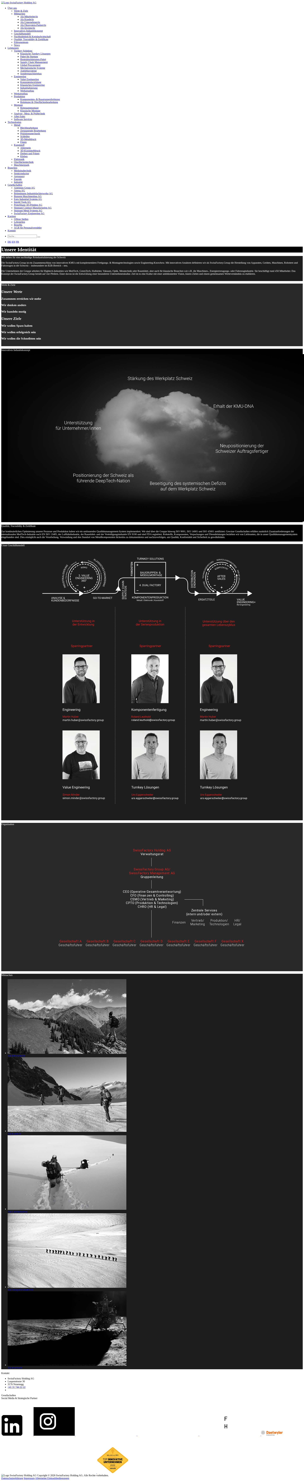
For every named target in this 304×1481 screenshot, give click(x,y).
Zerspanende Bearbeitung (33, 130)
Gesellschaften (15, 185)
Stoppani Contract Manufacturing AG (33, 207)
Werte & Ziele (21, 11)
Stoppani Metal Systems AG (28, 210)
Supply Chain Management (34, 62)
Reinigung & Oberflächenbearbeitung (39, 102)
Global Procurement (30, 65)
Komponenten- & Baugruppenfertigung (40, 99)
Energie (18, 179)
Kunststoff (19, 145)
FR (17, 241)
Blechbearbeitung (29, 127)
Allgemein (25, 147)
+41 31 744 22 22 (16, 1387)
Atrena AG (19, 190)
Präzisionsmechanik (30, 133)
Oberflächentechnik (24, 162)
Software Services (23, 119)
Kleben (24, 156)
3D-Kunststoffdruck (30, 150)
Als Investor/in (27, 28)
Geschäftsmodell (22, 33)
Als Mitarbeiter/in (29, 16)
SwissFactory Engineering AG (29, 213)
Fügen (23, 142)
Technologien (14, 122)
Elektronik (19, 159)
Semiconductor (21, 173)
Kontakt (12, 230)
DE (9, 241)
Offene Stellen (21, 219)
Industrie (18, 182)
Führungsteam (21, 42)
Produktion (19, 96)
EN (13, 241)
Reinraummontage (29, 108)
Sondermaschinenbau (31, 73)
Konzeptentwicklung (30, 82)
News (17, 45)
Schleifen (25, 136)
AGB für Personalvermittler (28, 227)
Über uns (12, 8)
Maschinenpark (21, 165)
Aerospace (19, 176)
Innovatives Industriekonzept (28, 30)
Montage (18, 105)
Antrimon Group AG (24, 187)
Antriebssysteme (28, 70)
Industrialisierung (29, 88)
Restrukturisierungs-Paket (33, 59)
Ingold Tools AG (22, 202)
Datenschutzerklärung (12, 1478)
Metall (17, 125)
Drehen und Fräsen (29, 153)
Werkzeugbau (27, 90)
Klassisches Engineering (32, 85)
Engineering (20, 76)
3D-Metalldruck (28, 139)
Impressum (29, 1478)
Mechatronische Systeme (32, 68)
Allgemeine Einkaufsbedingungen (52, 1478)
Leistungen (13, 48)
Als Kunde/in (27, 19)
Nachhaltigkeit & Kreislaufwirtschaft (32, 36)
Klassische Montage (30, 110)
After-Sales (19, 116)
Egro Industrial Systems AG (28, 199)
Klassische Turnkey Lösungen (35, 53)
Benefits (18, 225)
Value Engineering (29, 79)
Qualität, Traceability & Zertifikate (31, 39)
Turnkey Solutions (23, 50)
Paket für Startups (29, 56)
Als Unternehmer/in (30, 22)
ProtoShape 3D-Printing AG (28, 205)
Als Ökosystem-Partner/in (33, 25)
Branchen (12, 167)
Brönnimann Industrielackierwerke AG (33, 193)
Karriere (12, 216)
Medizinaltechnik (22, 170)
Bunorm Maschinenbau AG (28, 196)
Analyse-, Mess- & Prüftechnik (29, 113)
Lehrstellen (19, 222)
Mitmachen (19, 13)
